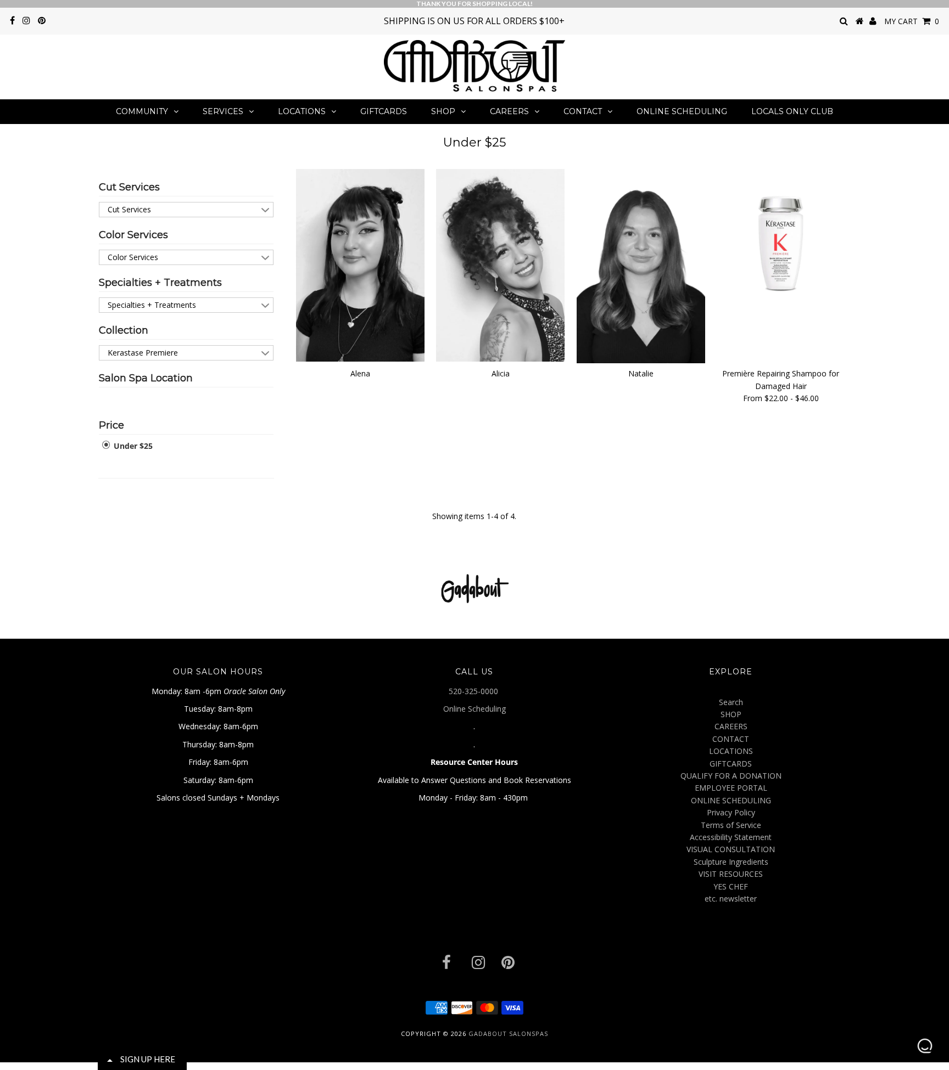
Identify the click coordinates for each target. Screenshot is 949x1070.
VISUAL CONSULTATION (730, 849)
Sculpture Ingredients (731, 862)
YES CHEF (730, 886)
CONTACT (582, 111)
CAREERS (509, 111)
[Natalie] (641, 266)
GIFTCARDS (383, 111)
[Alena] (360, 265)
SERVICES (223, 111)
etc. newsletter (731, 898)
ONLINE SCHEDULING (682, 111)
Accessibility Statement (731, 837)
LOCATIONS (302, 111)
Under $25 (132, 446)
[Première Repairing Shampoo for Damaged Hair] (781, 233)
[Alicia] (500, 265)
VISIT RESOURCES (731, 874)
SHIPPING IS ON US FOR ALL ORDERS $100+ (474, 21)
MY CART (911, 21)
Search (731, 702)
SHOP (443, 111)
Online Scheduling (474, 708)
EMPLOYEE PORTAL (731, 787)
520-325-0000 (474, 691)
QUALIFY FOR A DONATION (730, 775)
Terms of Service (731, 825)
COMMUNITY (142, 111)
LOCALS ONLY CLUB (792, 111)
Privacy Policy (731, 812)
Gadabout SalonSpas (508, 1033)
